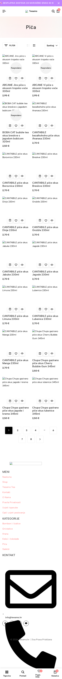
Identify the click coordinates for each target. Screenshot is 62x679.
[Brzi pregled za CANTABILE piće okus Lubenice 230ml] (52, 309)
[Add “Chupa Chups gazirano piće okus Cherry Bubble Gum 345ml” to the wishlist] (45, 353)
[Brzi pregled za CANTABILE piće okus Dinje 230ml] (22, 220)
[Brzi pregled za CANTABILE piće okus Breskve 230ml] (52, 176)
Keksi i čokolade (10, 539)
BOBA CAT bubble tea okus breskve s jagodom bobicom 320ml (15, 137)
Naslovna (6, 477)
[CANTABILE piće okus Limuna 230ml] (16, 299)
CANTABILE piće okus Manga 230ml (15, 362)
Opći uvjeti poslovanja (13, 512)
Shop (4, 482)
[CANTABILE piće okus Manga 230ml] (16, 343)
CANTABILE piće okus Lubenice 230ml (45, 317)
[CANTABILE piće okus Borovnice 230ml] (16, 166)
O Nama (6, 497)
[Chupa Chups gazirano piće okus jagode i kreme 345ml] (16, 390)
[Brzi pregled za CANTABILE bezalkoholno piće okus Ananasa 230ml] (52, 125)
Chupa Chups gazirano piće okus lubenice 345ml (45, 410)
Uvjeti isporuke (10, 507)
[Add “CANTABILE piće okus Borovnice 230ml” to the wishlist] (16, 176)
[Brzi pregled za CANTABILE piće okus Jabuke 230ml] (22, 264)
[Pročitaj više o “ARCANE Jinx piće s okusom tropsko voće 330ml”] (10, 78)
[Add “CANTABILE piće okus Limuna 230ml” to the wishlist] (16, 309)
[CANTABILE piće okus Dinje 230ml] (16, 210)
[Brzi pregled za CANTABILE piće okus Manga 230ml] (22, 353)
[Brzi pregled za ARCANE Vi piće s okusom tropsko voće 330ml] (52, 78)
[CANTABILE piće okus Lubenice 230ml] (46, 299)
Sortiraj (50, 45)
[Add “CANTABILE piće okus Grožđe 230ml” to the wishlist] (45, 220)
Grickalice (7, 528)
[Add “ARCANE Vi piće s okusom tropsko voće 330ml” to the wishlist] (45, 78)
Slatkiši (6, 549)
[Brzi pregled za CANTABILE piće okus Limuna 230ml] (22, 309)
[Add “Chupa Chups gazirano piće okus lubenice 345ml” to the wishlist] (45, 400)
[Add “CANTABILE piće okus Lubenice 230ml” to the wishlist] (45, 309)
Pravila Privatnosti (11, 502)
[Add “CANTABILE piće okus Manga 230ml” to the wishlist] (16, 353)
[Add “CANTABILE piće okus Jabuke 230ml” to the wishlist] (16, 264)
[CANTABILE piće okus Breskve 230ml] (46, 166)
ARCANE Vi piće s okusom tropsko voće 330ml (45, 87)
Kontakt (6, 492)
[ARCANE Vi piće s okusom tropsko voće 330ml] (46, 68)
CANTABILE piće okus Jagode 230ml (45, 273)
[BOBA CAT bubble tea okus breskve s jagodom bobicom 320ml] (16, 115)
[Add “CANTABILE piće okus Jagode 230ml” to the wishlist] (45, 264)
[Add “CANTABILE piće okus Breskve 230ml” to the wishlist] (45, 176)
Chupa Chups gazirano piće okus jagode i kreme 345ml (15, 410)
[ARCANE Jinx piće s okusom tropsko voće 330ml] (16, 68)
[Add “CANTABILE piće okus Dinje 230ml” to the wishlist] (16, 220)
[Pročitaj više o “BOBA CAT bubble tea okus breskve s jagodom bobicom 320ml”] (10, 125)
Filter (12, 45)
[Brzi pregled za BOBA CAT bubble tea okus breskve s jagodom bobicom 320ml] (22, 125)
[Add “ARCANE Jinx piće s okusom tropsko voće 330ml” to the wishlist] (16, 78)
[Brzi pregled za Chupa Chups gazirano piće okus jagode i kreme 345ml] (22, 400)
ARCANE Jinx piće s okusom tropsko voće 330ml (15, 87)
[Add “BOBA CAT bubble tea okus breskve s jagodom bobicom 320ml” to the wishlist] (16, 125)
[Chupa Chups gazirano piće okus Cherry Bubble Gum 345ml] (46, 343)
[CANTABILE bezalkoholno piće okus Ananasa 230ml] (46, 115)
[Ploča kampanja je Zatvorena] (58, 3)
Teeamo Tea (8, 487)
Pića (4, 544)
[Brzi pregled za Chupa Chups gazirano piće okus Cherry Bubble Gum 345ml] (52, 353)
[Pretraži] (53, 11)
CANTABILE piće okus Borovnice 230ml (15, 184)
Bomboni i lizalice (11, 523)
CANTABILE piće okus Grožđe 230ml (45, 229)
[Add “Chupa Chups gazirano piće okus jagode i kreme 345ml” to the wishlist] (16, 400)
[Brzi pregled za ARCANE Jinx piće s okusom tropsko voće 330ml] (22, 78)
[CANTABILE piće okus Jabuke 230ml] (16, 254)
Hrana (5, 534)
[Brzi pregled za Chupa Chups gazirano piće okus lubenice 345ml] (52, 400)
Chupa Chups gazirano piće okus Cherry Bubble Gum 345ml (45, 363)
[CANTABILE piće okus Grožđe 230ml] (46, 210)
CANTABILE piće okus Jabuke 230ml (15, 273)
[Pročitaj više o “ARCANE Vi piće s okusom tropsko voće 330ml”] (39, 78)
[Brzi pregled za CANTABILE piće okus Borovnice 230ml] (22, 176)
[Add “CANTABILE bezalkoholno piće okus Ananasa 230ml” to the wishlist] (45, 125)
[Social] (5, 623)
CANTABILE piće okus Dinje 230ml (15, 229)
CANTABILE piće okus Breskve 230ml (45, 184)
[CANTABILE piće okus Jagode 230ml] (46, 254)
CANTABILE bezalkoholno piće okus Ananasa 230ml (46, 135)
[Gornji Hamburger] (4, 11)
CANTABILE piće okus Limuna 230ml (15, 317)
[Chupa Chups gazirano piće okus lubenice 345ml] (46, 390)
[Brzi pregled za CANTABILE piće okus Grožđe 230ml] (52, 220)
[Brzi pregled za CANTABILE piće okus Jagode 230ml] (52, 264)
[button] (39, 125)
